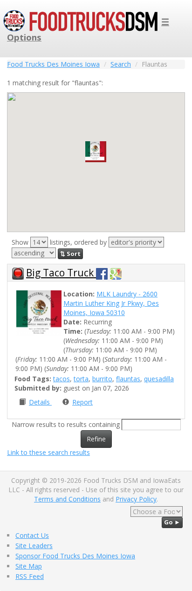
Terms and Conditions (67, 499)
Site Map (28, 566)
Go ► (172, 522)
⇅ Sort (70, 253)
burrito (102, 378)
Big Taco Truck (61, 272)
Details (40, 402)
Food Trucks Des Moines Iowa (53, 64)
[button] (96, 151)
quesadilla (159, 378)
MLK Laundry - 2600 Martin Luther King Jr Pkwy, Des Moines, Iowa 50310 (111, 303)
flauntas (128, 378)
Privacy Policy (136, 499)
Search (120, 64)
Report (82, 402)
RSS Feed (29, 576)
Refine (96, 438)
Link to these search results (48, 452)
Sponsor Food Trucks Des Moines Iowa (75, 555)
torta (81, 378)
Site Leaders (34, 545)
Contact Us (32, 535)
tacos (61, 378)
